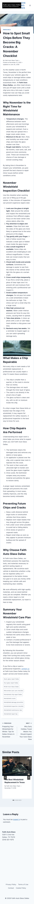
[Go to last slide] (5, 777)
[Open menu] (30, 5)
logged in (16, 819)
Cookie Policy (21, 888)
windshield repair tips (10, 714)
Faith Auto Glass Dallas (11, 686)
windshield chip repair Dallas (13, 694)
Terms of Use (23, 884)
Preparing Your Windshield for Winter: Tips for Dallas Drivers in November (8, 730)
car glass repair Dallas (11, 683)
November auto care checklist (13, 690)
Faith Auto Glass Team (12, 60)
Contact (11, 888)
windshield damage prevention (13, 702)
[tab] (13, 800)
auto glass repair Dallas (11, 679)
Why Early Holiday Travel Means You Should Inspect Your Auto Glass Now (26, 731)
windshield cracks (9, 698)
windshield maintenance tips (13, 710)
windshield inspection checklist (13, 706)
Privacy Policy (11, 884)
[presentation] (17, 766)
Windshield (7, 29)
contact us (25, 669)
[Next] (28, 777)
